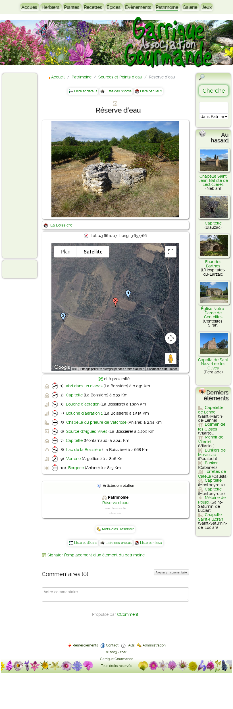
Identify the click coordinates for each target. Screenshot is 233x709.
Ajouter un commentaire (171, 572)
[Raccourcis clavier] (74, 369)
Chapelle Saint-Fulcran (210, 516)
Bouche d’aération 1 (84, 413)
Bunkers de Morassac (212, 452)
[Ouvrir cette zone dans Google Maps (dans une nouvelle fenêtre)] (62, 367)
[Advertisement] (27, 165)
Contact (112, 645)
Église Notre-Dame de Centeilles (213, 312)
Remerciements (85, 645)
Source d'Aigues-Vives (86, 431)
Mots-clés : (111, 529)
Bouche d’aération (82, 404)
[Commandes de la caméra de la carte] (170, 338)
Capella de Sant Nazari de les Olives (213, 363)
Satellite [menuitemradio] (93, 252)
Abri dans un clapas (84, 386)
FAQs (130, 645)
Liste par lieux (151, 91)
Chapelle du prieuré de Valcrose (96, 422)
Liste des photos (119, 91)
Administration (154, 645)
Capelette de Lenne (210, 409)
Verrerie (73, 458)
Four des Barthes (213, 263)
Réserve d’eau (115, 502)
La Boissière (61, 225)
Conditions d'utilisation (162, 369)
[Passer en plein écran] (170, 251)
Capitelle (74, 395)
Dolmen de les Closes (211, 426)
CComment (127, 614)
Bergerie (76, 467)
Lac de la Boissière (83, 449)
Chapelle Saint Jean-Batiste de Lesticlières (213, 180)
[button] (128, 295)
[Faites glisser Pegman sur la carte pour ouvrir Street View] (170, 358)
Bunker (211, 463)
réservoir (127, 529)
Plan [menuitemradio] (65, 252)
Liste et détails (85, 91)
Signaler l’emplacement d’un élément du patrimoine (96, 555)
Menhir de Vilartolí (210, 439)
